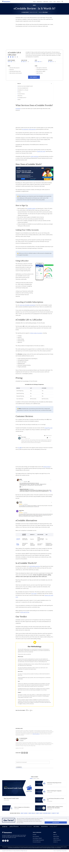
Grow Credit (17, 544)
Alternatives (20, 95)
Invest (50, 1)
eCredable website (31, 208)
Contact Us (55, 841)
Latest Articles (56, 838)
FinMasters (10, 850)
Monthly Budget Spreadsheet (38, 840)
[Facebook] (3, 841)
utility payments (32, 129)
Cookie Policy (58, 850)
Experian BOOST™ (18, 539)
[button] (64, 1)
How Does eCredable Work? (23, 88)
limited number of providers (36, 333)
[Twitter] (5, 841)
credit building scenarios (34, 566)
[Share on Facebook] (22, 753)
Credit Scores (24, 813)
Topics (34, 1)
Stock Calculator (36, 836)
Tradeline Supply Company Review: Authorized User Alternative (55, 807)
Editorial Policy (56, 836)
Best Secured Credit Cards (11, 798)
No (31, 710)
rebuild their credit (41, 151)
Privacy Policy (64, 850)
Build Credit (45, 1)
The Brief (34, 834)
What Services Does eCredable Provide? (25, 86)
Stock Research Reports (37, 838)
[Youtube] (8, 841)
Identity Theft (55, 813)
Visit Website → (34, 77)
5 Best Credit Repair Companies (54, 790)
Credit (34, 5)
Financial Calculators (37, 841)
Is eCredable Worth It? (22, 97)
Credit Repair (31, 813)
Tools (54, 1)
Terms (55, 850)
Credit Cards (39, 813)
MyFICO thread (46, 466)
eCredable (18, 108)
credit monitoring (34, 156)
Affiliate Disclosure (57, 840)
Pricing (19, 91)
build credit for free (25, 612)
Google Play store (48, 427)
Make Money (39, 1)
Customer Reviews (21, 93)
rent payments (25, 129)
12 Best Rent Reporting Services (54, 782)
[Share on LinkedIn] (27, 753)
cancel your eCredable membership (27, 305)
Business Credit (47, 813)
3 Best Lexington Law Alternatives (21, 807)
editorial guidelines (36, 733)
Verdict (19, 99)
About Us (58, 1)
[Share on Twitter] (24, 753)
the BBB (20, 447)
